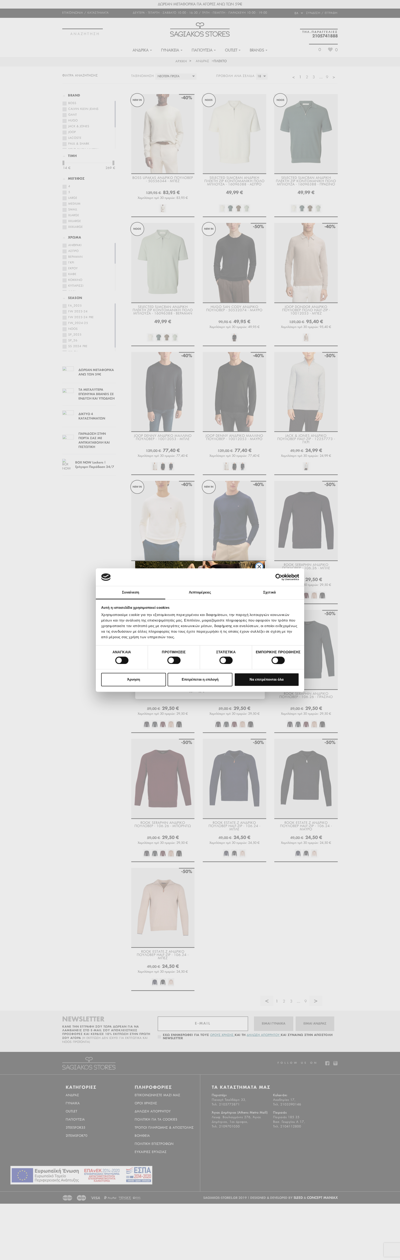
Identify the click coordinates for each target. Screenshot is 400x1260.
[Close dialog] (259, 566)
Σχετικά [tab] (269, 592)
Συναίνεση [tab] (130, 592)
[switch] (169, 658)
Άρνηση (133, 680)
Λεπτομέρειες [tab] (200, 592)
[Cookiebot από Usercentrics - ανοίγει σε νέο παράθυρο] (279, 577)
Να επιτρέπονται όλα (267, 680)
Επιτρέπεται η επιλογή (200, 680)
